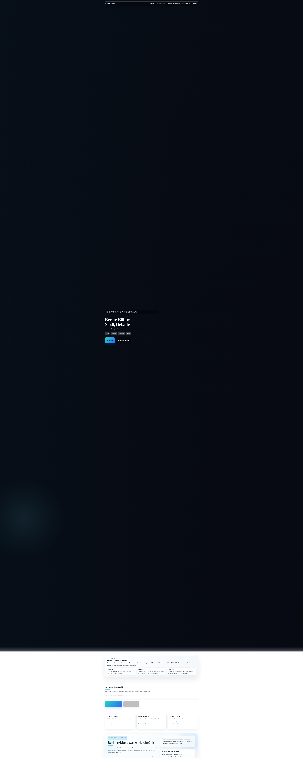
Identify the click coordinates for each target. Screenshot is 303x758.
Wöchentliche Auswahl (123, 340)
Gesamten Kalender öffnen (113, 704)
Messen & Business (143, 716)
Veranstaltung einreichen (131, 704)
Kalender (152, 3)
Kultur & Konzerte (112, 716)
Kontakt (195, 3)
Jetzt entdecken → (111, 723)
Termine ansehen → (143, 723)
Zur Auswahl (110, 340)
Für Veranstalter (161, 3)
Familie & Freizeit (175, 716)
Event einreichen (186, 3)
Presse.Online (132, 312)
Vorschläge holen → (175, 723)
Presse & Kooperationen (174, 3)
